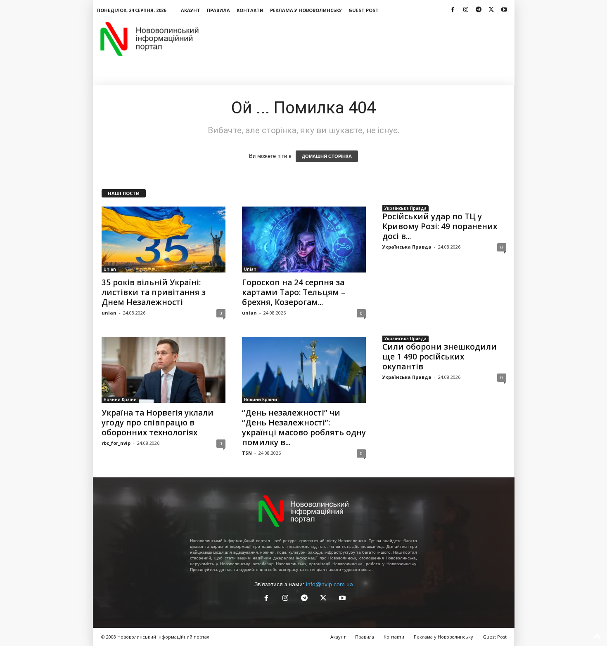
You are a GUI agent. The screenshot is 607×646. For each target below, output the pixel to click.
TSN (247, 453)
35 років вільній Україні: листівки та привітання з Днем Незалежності (154, 292)
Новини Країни (120, 399)
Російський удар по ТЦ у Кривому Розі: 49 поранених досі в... (439, 226)
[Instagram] (466, 10)
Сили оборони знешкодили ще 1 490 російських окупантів (439, 356)
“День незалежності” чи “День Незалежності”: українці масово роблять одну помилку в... (304, 427)
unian (109, 313)
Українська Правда (405, 208)
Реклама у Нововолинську (306, 10)
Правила (218, 10)
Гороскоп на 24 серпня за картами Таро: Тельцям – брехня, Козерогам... (293, 292)
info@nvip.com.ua (329, 584)
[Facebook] (453, 10)
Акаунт (190, 10)
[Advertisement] (364, 38)
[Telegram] (479, 10)
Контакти (250, 10)
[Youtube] (504, 10)
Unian (110, 269)
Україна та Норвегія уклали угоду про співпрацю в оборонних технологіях (157, 422)
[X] (491, 10)
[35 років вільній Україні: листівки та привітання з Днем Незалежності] (163, 239)
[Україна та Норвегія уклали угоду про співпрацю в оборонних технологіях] (163, 370)
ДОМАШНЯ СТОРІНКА (327, 156)
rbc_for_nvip (116, 443)
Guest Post (364, 10)
